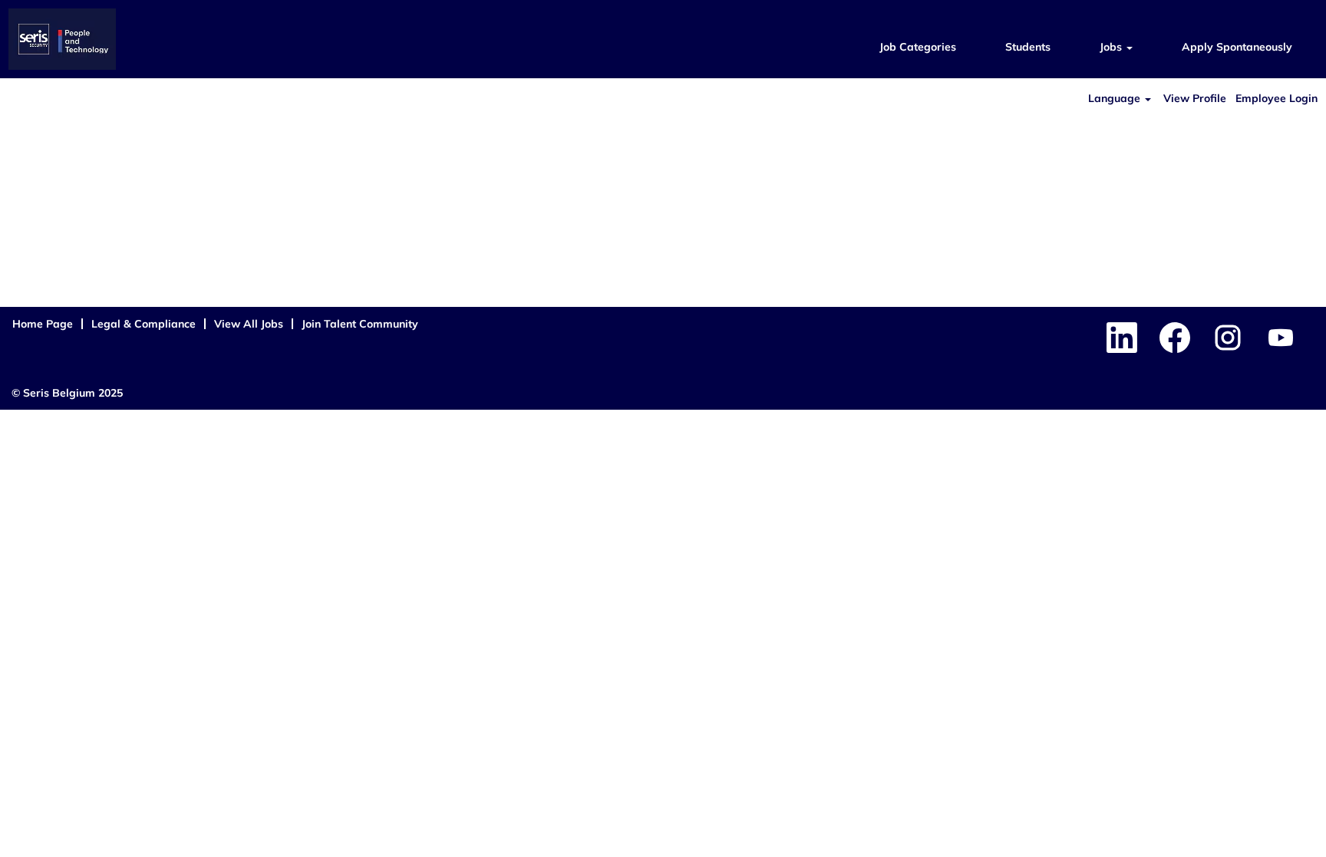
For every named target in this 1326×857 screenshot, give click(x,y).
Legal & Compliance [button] (143, 324)
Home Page (42, 324)
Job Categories (917, 47)
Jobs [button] (1112, 47)
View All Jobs (248, 324)
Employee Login (1276, 98)
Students (1028, 47)
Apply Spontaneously (1237, 47)
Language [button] (1115, 98)
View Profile (1194, 98)
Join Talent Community (360, 324)
